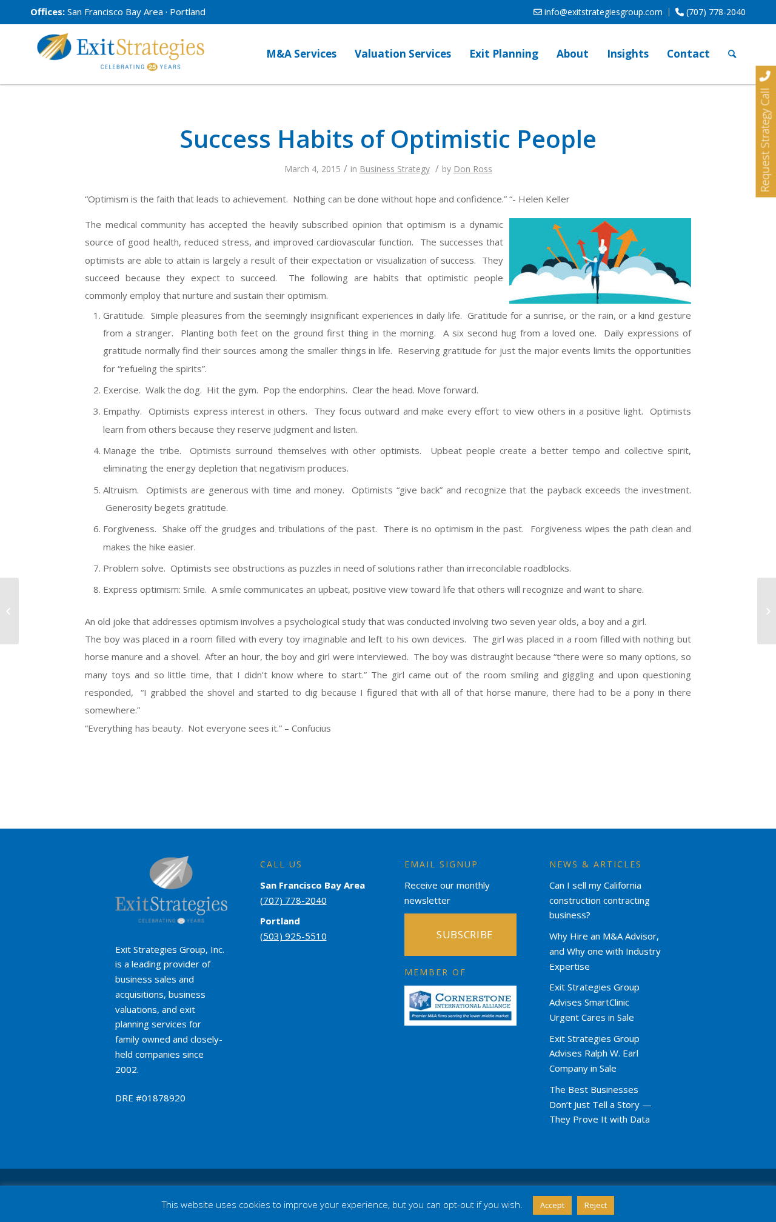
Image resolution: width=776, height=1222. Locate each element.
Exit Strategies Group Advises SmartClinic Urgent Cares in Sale (594, 1002)
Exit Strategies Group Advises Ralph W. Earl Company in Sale (594, 1053)
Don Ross (472, 169)
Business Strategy (395, 169)
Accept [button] (552, 1205)
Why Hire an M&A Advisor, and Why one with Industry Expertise (605, 951)
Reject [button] (595, 1205)
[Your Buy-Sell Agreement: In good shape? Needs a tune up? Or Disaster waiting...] (9, 611)
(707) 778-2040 (715, 12)
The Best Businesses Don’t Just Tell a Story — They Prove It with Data (600, 1104)
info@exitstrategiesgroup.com (602, 12)
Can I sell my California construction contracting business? (599, 900)
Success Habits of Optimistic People (388, 138)
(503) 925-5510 (293, 936)
